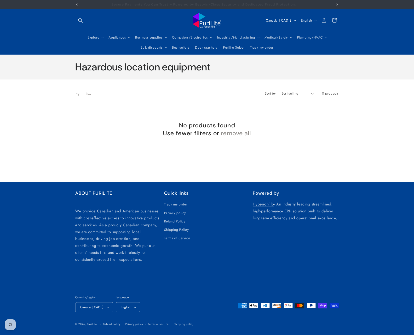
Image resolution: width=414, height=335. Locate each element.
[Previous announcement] (77, 4)
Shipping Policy (176, 229)
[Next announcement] (337, 4)
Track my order (175, 204)
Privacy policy (175, 212)
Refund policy (112, 324)
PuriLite (92, 324)
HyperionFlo (263, 204)
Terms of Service (177, 238)
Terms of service (158, 324)
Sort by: (270, 93)
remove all (236, 133)
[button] (80, 20)
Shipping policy (184, 324)
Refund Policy (174, 221)
